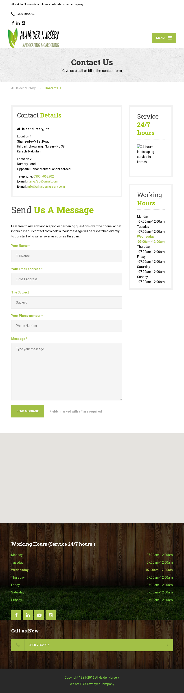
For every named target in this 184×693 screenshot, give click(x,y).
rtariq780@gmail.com (42, 181)
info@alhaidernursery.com (46, 186)
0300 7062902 (43, 176)
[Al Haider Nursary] (35, 38)
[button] (92, 475)
